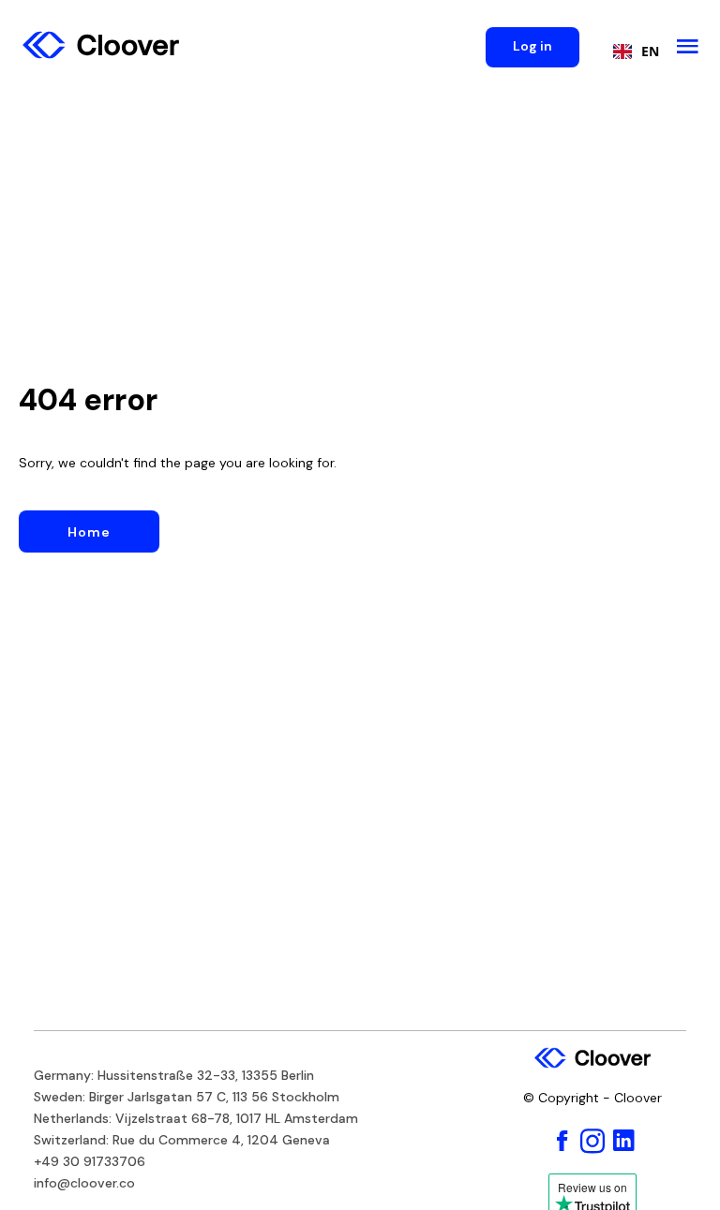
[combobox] (631, 51)
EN (650, 51)
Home (89, 532)
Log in (532, 45)
